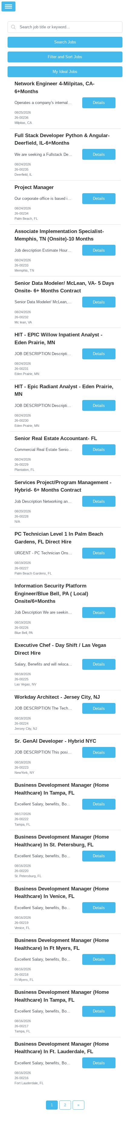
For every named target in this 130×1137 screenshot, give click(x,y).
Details (99, 102)
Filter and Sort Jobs (65, 57)
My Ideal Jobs (65, 71)
